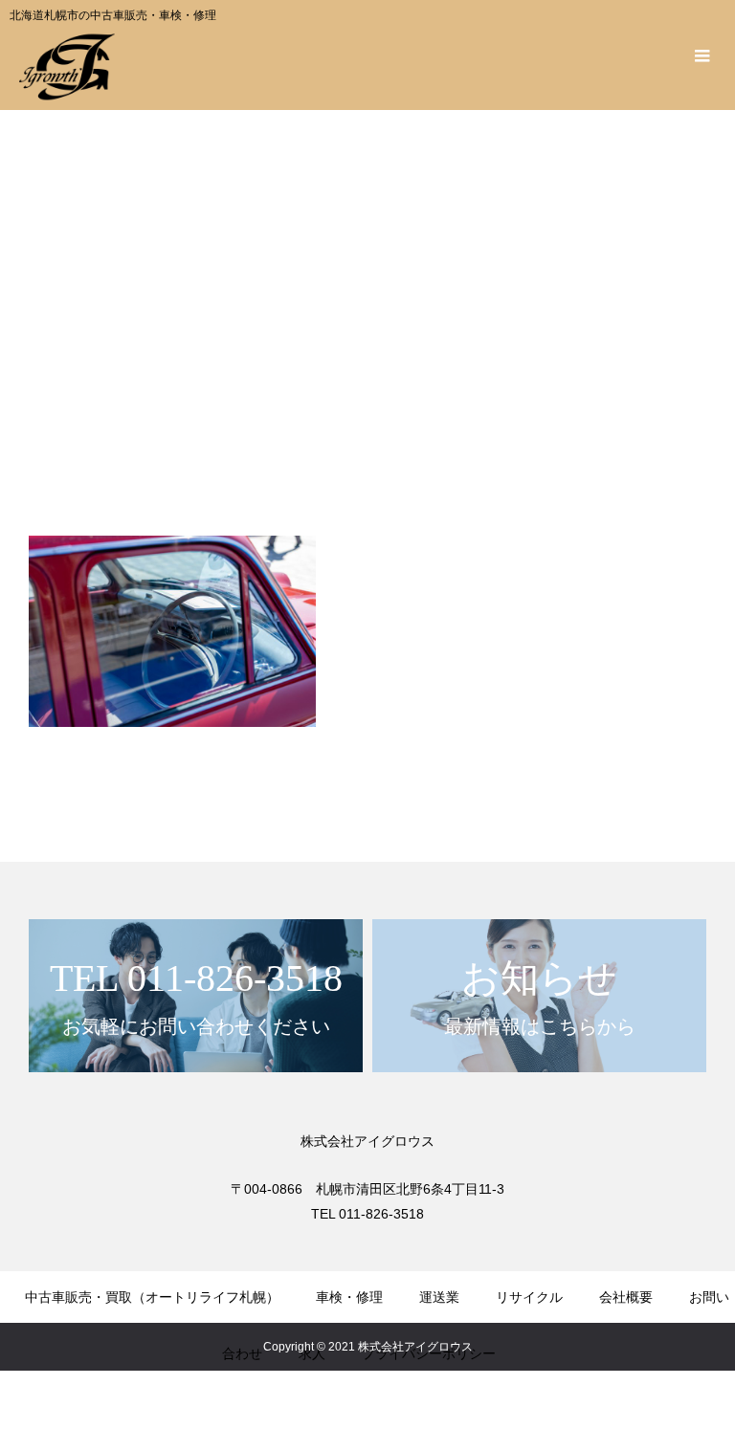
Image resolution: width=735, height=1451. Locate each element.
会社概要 (626, 1297)
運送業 (439, 1297)
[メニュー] (701, 55)
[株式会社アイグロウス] (67, 66)
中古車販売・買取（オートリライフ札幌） (152, 1297)
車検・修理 (349, 1297)
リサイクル (529, 1297)
